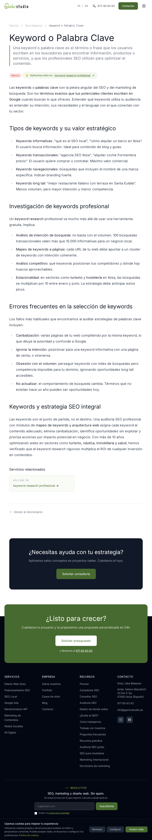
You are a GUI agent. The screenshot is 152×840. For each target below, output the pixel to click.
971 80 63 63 (84, 650)
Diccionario (34, 25)
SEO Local (10, 696)
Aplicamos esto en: (59, 75)
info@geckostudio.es (130, 709)
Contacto (47, 709)
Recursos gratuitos (91, 740)
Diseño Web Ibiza (15, 683)
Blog (44, 702)
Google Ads (11, 702)
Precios (84, 683)
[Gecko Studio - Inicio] (16, 6)
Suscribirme (107, 806)
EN (86, 5)
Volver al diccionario (28, 512)
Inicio (13, 25)
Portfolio (47, 690)
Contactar (128, 5)
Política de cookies (29, 835)
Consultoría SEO (89, 690)
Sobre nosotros (51, 683)
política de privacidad (58, 813)
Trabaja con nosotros (92, 728)
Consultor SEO (88, 696)
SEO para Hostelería (92, 753)
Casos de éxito (51, 696)
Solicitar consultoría (76, 574)
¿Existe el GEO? (89, 715)
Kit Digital (10, 732)
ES (79, 5)
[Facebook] (129, 719)
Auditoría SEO (88, 702)
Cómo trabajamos (90, 721)
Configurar (115, 829)
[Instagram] (120, 719)
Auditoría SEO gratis (92, 747)
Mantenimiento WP (15, 709)
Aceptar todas (136, 829)
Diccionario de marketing (95, 765)
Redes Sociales (13, 726)
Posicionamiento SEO (17, 690)
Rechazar (97, 829)
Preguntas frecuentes (93, 734)
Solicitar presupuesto (76, 641)
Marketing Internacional (94, 759)
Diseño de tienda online (94, 709)
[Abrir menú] (144, 6)
